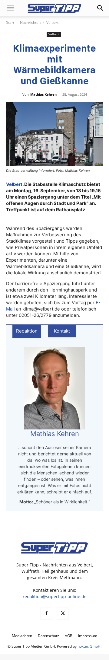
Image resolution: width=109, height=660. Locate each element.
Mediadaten (22, 635)
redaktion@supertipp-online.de (55, 596)
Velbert (52, 22)
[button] (10, 8)
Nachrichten (30, 22)
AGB (68, 635)
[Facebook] (46, 613)
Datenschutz (48, 635)
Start (10, 22)
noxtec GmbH (89, 646)
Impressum (87, 635)
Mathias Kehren (43, 94)
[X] (63, 613)
